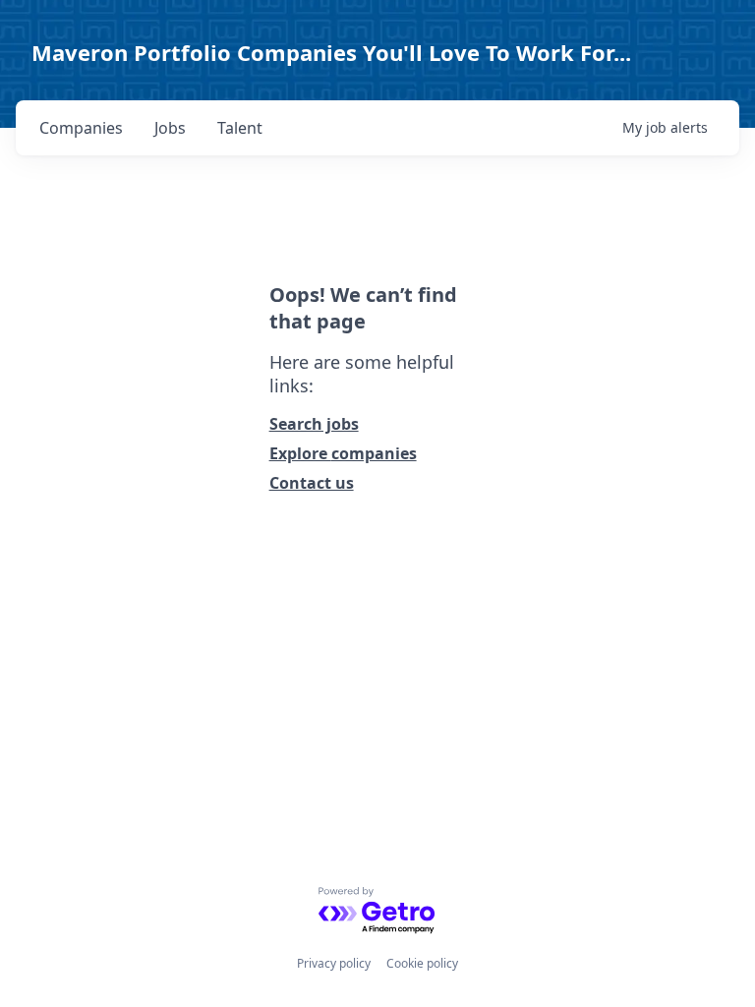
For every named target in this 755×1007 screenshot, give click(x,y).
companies (81, 128)
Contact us (311, 483)
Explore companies (343, 453)
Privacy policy (334, 963)
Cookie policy (422, 963)
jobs (170, 128)
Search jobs (314, 424)
